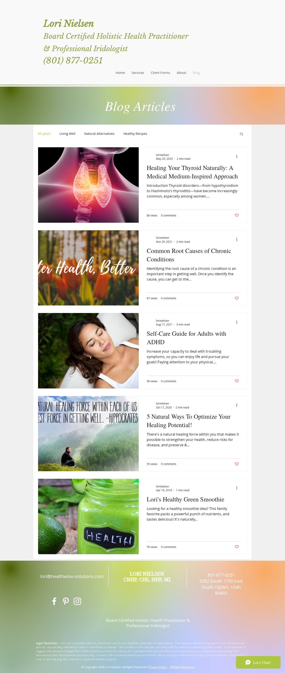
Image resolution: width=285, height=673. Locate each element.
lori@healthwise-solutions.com (72, 576)
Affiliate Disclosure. (182, 667)
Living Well (67, 133)
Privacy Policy (157, 667)
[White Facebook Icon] (54, 601)
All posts (44, 133)
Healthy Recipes (135, 133)
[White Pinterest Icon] (66, 601)
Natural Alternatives (99, 133)
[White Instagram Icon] (77, 601)
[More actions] (238, 156)
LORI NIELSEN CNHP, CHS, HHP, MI (147, 576)
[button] (241, 134)
